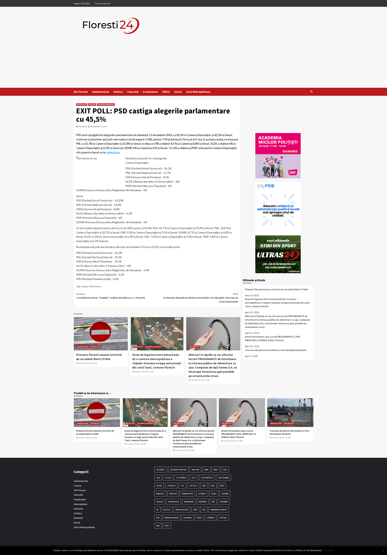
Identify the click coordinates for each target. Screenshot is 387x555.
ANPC (215, 470)
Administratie (100, 91)
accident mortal (178, 470)
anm (206, 470)
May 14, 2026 (92, 363)
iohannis (224, 502)
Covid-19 (171, 486)
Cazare (77, 485)
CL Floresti (181, 478)
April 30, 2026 (149, 372)
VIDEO (166, 91)
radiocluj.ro (113, 152)
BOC (225, 470)
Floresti (202, 494)
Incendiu (203, 502)
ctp (182, 486)
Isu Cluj (167, 510)
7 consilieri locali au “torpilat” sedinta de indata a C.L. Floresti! (110, 295)
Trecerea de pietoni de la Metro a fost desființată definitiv (276, 350)
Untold (223, 518)
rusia (199, 518)
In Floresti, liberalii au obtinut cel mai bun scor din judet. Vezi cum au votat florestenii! (200, 297)
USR (157, 526)
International (80, 504)
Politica (118, 91)
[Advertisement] (193, 65)
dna (213, 486)
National (78, 508)
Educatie (132, 91)
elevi (222, 486)
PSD (158, 518)
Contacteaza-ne (103, 3)
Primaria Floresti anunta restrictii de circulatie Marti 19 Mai (276, 289)
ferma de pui (187, 494)
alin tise (195, 470)
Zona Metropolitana (198, 91)
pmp (195, 510)
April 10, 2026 (238, 441)
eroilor (173, 494)
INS (213, 502)
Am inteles (329, 550)
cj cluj (168, 478)
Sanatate (78, 517)
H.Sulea (159, 502)
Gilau (213, 494)
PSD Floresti (95, 286)
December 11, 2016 (99, 126)
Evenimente (150, 91)
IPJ (157, 510)
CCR (158, 478)
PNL (203, 510)
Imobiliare (189, 502)
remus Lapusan (171, 518)
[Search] (311, 91)
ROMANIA (188, 518)
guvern (224, 494)
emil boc (160, 494)
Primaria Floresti (219, 510)
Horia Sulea (173, 502)
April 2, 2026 (286, 438)
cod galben (223, 478)
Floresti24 (83, 126)
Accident (160, 470)
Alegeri (85, 286)
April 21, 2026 (205, 380)
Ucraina (210, 518)
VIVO (167, 526)
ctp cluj (193, 486)
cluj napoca (207, 478)
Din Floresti (81, 91)
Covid (159, 486)
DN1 (204, 486)
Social (178, 91)
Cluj (194, 478)
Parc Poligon (182, 510)
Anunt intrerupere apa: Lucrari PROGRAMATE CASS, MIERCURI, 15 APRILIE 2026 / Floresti (272, 338)
